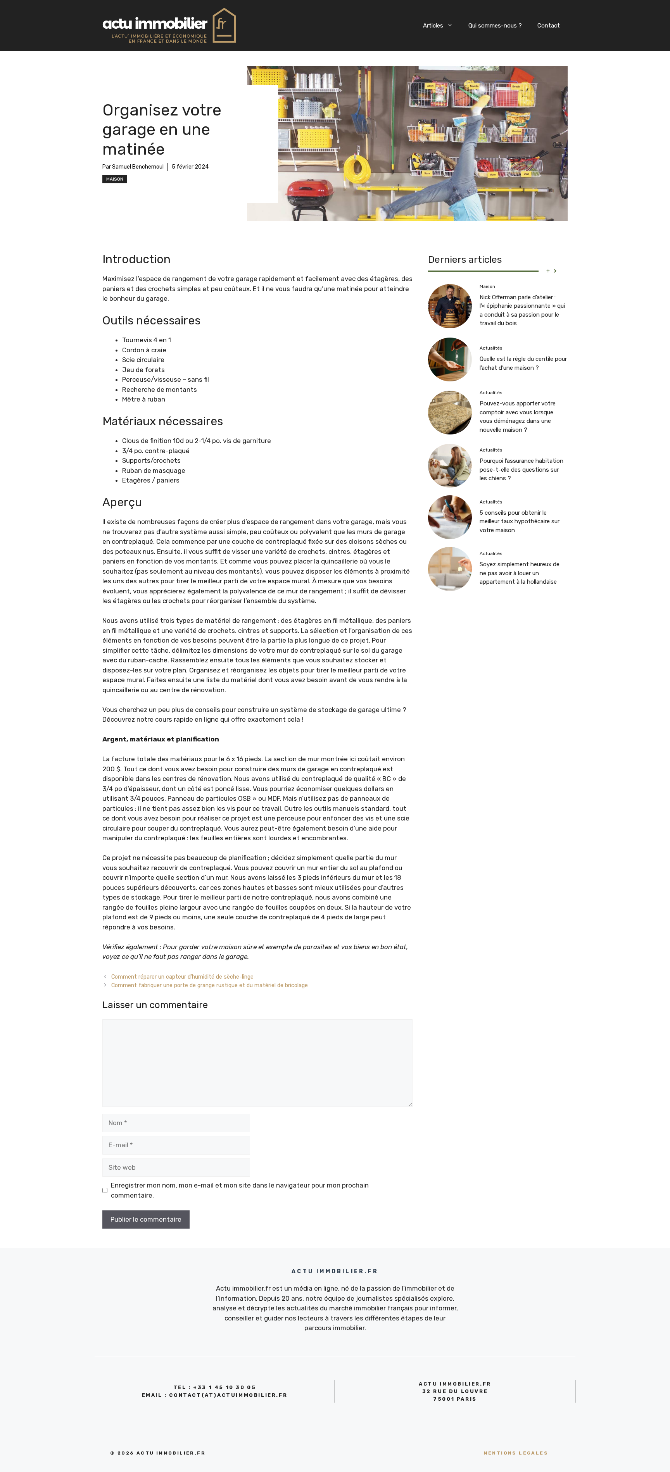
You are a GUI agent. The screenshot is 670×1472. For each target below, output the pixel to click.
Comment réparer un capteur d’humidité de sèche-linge (182, 976)
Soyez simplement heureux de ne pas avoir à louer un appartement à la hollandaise (519, 573)
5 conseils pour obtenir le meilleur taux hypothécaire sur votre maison (519, 521)
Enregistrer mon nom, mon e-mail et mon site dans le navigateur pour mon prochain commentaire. (240, 1190)
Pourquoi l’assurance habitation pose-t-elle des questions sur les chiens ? (521, 469)
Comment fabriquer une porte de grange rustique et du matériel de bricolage (209, 985)
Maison (114, 179)
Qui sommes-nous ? (495, 25)
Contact (548, 25)
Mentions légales (516, 1453)
